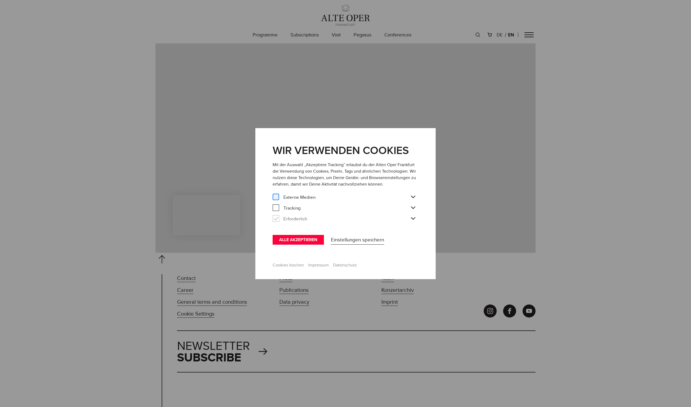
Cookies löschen (288, 265)
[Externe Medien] (276, 197)
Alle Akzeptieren (298, 240)
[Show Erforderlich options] (413, 218)
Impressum (318, 265)
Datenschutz (345, 265)
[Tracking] (276, 207)
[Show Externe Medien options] (413, 197)
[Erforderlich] (276, 218)
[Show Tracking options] (413, 208)
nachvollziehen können (360, 184)
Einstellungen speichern (357, 239)
